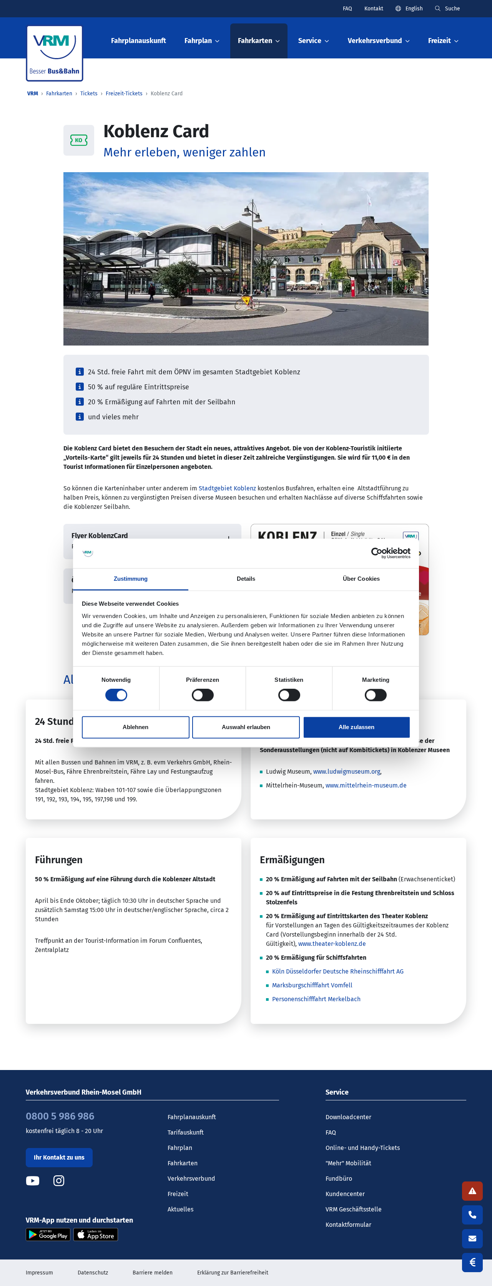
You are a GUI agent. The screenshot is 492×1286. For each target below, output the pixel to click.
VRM (32, 93)
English (413, 8)
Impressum (39, 1272)
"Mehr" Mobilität (348, 1163)
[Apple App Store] (95, 1234)
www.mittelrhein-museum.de (366, 785)
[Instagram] (58, 1181)
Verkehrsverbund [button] (375, 41)
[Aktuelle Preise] (472, 1262)
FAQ (347, 8)
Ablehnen (135, 727)
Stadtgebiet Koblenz (227, 488)
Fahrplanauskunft (138, 41)
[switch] (203, 695)
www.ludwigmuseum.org (346, 771)
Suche (452, 8)
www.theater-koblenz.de (332, 943)
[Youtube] (39, 1181)
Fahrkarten (59, 93)
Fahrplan (180, 1147)
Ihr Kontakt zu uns (59, 1157)
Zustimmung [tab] (131, 578)
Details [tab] (246, 578)
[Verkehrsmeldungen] (472, 1191)
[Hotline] (472, 1215)
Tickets (89, 93)
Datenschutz (93, 1272)
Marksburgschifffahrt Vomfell (312, 985)
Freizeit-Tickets (124, 93)
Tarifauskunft (186, 1132)
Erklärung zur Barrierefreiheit (232, 1272)
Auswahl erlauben (246, 727)
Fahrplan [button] (198, 41)
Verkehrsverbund (191, 1178)
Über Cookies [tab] (361, 578)
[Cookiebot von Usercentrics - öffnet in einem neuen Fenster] (377, 553)
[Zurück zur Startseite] (54, 53)
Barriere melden (153, 1272)
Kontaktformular (348, 1224)
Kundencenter (345, 1194)
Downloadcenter (348, 1117)
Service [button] (309, 41)
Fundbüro (339, 1178)
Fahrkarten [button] (255, 41)
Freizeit (178, 1194)
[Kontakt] (472, 1238)
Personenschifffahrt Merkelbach (316, 999)
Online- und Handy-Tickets (363, 1147)
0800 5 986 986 (60, 1116)
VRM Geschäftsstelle (354, 1209)
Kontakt (373, 8)
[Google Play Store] (48, 1234)
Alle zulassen (356, 727)
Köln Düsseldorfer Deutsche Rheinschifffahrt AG (338, 971)
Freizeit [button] (439, 41)
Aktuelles (180, 1209)
